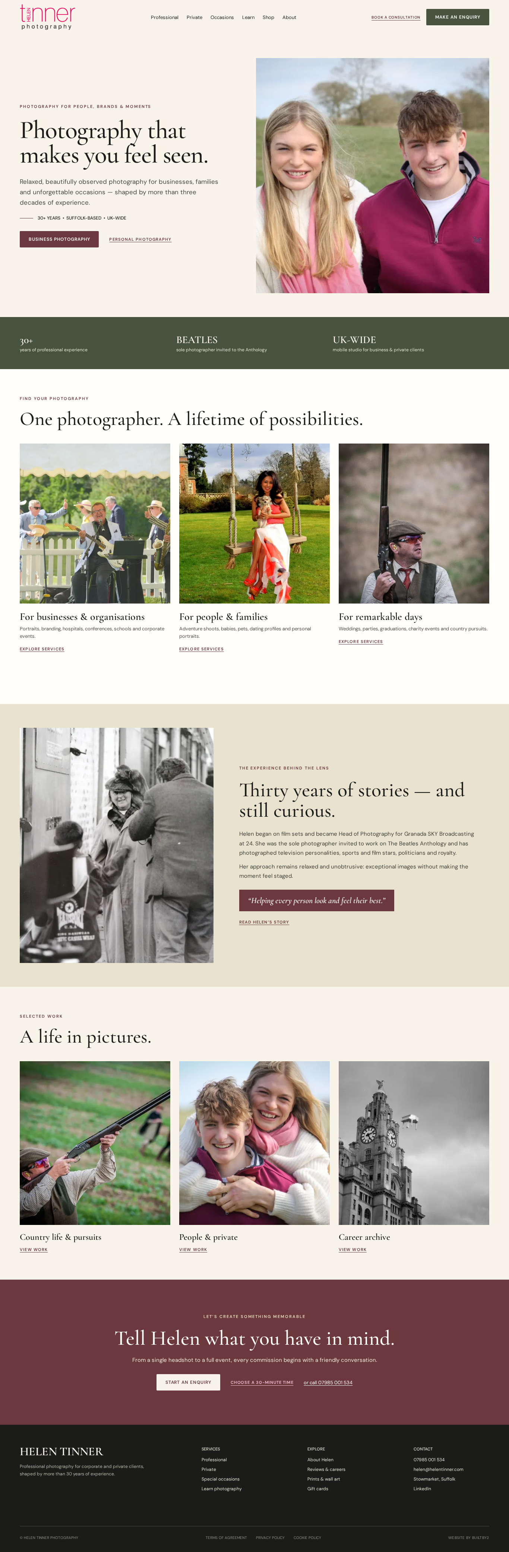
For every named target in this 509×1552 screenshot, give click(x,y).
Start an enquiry (188, 1382)
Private (194, 17)
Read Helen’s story (264, 922)
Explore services (42, 649)
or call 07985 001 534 (328, 1382)
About (289, 17)
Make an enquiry (457, 17)
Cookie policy (307, 1538)
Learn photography (222, 1489)
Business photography (59, 239)
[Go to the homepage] (48, 17)
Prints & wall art (323, 1479)
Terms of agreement (226, 1538)
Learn (248, 17)
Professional (164, 17)
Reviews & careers (326, 1469)
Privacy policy (270, 1538)
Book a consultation (396, 17)
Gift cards (317, 1489)
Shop (268, 17)
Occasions (222, 17)
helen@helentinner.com (439, 1469)
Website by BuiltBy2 (468, 1538)
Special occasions (221, 1479)
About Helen (320, 1460)
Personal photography (140, 239)
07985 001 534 (429, 1460)
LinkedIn (422, 1489)
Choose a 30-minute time (262, 1382)
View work (34, 1249)
